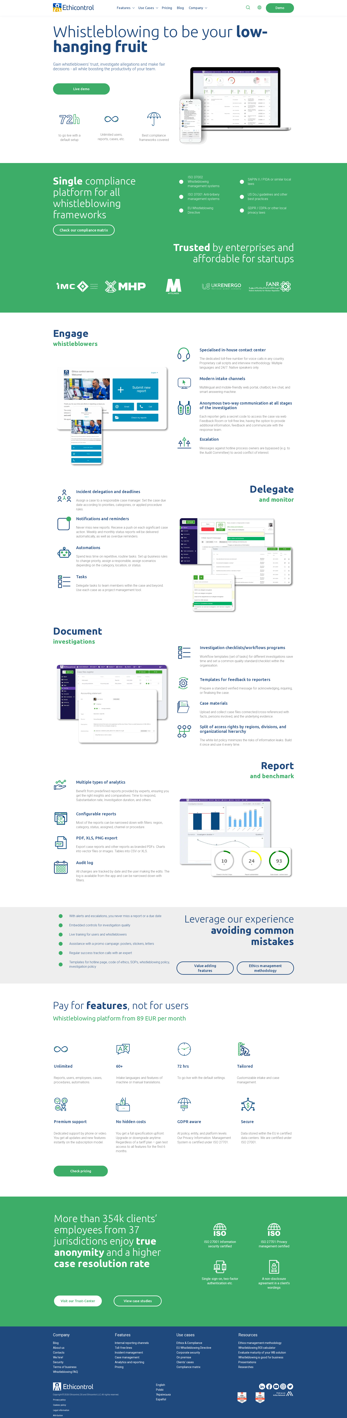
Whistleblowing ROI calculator (257, 1347)
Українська (163, 1394)
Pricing (167, 8)
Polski (159, 1389)
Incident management (129, 1352)
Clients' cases (185, 1362)
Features (124, 8)
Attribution (58, 1415)
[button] (248, 8)
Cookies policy (59, 1405)
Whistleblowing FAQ (65, 1371)
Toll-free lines (123, 1347)
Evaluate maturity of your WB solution (262, 1352)
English (160, 1384)
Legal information (61, 1410)
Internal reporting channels (132, 1343)
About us (58, 1347)
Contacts (58, 1352)
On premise (184, 1357)
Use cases (146, 8)
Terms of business (65, 1367)
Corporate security (188, 1352)
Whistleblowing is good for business (260, 1357)
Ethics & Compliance (189, 1343)
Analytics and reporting (129, 1362)
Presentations (247, 1362)
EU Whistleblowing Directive (194, 1347)
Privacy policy (59, 1400)
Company (196, 8)
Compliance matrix (188, 1367)
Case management (127, 1357)
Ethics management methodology (260, 1343)
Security (58, 1362)
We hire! (58, 1357)
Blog (180, 8)
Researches (245, 1367)
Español (161, 1399)
